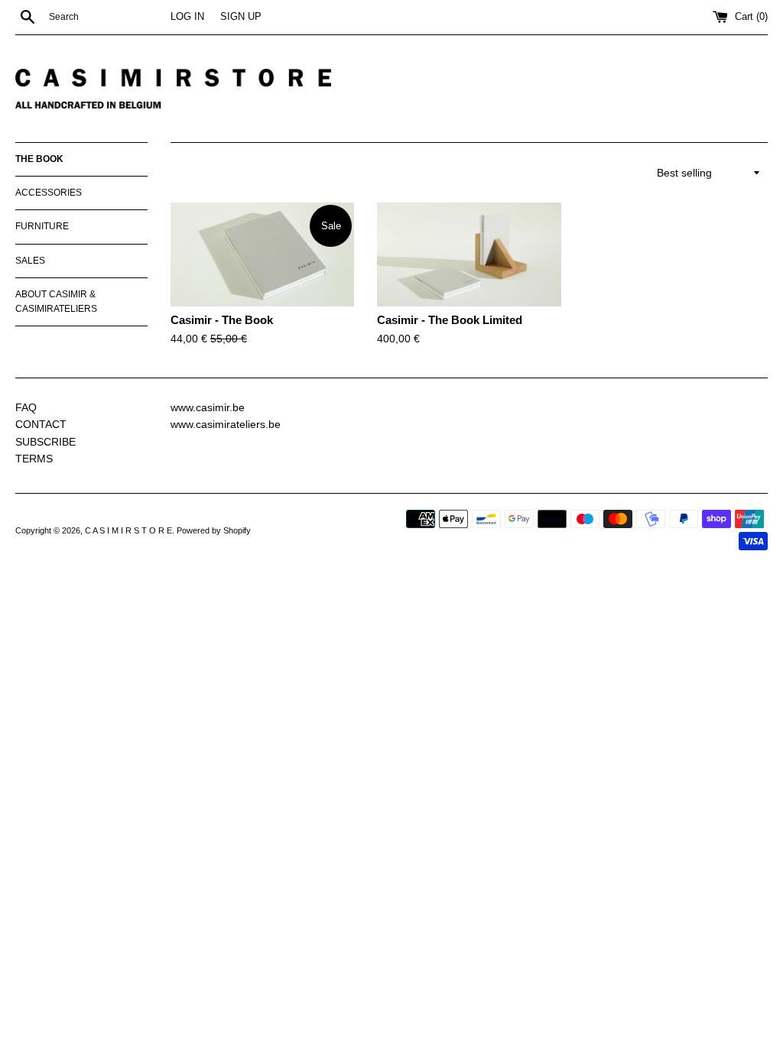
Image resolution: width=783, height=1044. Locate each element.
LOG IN (187, 16)
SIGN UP (241, 16)
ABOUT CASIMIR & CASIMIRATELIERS (56, 301)
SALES (30, 260)
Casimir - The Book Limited (449, 319)
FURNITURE (42, 226)
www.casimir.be (208, 407)
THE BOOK (39, 159)
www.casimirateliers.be (226, 424)
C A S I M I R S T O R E (128, 530)
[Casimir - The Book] (262, 254)
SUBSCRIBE (45, 442)
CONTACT (41, 424)
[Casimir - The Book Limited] (468, 254)
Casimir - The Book (222, 319)
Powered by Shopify (214, 530)
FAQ (26, 407)
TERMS (34, 458)
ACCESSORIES (48, 192)
